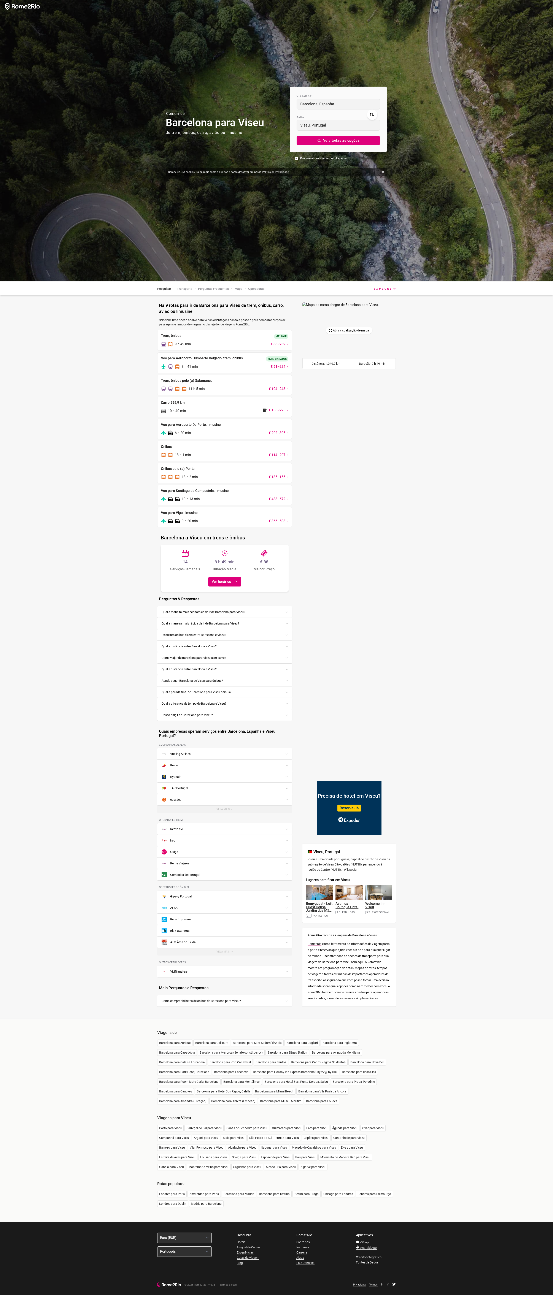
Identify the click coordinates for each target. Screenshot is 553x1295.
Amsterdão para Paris (204, 1194)
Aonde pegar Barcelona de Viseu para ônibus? (192, 680)
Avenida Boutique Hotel (346, 905)
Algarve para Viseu (313, 1167)
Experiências (245, 1252)
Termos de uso (228, 1285)
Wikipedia (350, 869)
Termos (373, 1284)
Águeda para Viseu (345, 1128)
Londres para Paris (172, 1194)
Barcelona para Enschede (231, 1072)
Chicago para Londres (338, 1194)
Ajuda (300, 1257)
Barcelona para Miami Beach (274, 1091)
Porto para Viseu (170, 1128)
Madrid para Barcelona (206, 1203)
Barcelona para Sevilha (274, 1194)
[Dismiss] (383, 172)
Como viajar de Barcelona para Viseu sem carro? (194, 657)
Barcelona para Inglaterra (340, 1043)
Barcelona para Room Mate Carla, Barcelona (189, 1081)
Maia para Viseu (234, 1138)
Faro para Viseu (316, 1128)
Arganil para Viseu (206, 1138)
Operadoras (256, 288)
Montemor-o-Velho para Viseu (209, 1167)
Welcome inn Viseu (375, 905)
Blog (240, 1263)
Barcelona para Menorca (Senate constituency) (231, 1052)
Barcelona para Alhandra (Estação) (183, 1101)
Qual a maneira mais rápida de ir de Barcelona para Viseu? (200, 623)
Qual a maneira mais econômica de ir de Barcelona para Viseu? (203, 612)
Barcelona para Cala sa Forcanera (182, 1062)
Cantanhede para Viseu (349, 1138)
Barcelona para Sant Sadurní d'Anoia (257, 1043)
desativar (243, 172)
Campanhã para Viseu (174, 1138)
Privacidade (359, 1284)
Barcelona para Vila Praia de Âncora (322, 1091)
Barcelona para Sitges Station (287, 1052)
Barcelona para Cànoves (175, 1091)
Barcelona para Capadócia (177, 1052)
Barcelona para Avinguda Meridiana (336, 1052)
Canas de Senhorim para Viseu (246, 1128)
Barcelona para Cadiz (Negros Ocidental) (318, 1062)
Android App (368, 1247)
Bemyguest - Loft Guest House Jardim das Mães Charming (319, 909)
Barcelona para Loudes (321, 1101)
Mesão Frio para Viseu (281, 1167)
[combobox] (338, 104)
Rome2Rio (314, 944)
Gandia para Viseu (171, 1167)
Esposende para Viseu (276, 1157)
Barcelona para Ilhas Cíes (359, 1072)
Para (300, 117)
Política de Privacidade (275, 172)
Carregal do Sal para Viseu (204, 1128)
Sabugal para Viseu (274, 1147)
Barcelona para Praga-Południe (354, 1081)
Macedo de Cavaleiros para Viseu (314, 1147)
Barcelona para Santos (271, 1062)
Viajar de (304, 96)
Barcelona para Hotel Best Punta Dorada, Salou (296, 1081)
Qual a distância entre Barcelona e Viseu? (189, 646)
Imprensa (302, 1247)
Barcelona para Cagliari (302, 1043)
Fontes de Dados (367, 1262)
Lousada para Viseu (213, 1157)
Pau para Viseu (305, 1157)
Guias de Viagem (248, 1257)
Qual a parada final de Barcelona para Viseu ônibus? (196, 692)
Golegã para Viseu (244, 1157)
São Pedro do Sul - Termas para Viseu (274, 1138)
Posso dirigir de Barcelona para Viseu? (187, 715)
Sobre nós (303, 1242)
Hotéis (241, 1242)
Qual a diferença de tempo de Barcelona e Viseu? (194, 703)
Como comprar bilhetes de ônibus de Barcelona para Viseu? (201, 1001)
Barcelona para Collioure (211, 1043)
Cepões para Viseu (316, 1138)
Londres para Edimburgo (374, 1194)
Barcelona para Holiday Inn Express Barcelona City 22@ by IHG (295, 1072)
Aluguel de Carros (248, 1247)
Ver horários (221, 582)
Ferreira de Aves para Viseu (177, 1157)
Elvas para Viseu (352, 1147)
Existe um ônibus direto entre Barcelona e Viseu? (194, 635)
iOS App (364, 1242)
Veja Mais (227, 810)
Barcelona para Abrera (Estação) (233, 1101)
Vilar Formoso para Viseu (206, 1147)
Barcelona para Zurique (175, 1043)
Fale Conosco (305, 1263)
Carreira (301, 1252)
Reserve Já (349, 808)
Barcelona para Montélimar (241, 1081)
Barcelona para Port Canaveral (230, 1062)
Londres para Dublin (172, 1203)
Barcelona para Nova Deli (367, 1062)
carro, (202, 132)
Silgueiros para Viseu (247, 1167)
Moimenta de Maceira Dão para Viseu (345, 1157)
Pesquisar (164, 288)
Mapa (238, 288)
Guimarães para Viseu (287, 1128)
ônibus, (189, 132)
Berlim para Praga (306, 1194)
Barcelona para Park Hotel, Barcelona (184, 1072)
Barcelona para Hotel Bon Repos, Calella (223, 1091)
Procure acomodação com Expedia (323, 158)
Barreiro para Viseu (172, 1147)
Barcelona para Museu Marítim (280, 1101)
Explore (383, 288)
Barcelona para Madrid (239, 1194)
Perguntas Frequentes (213, 288)
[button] (338, 140)
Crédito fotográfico (368, 1257)
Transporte (184, 288)
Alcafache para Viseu (242, 1147)
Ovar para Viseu (373, 1128)
